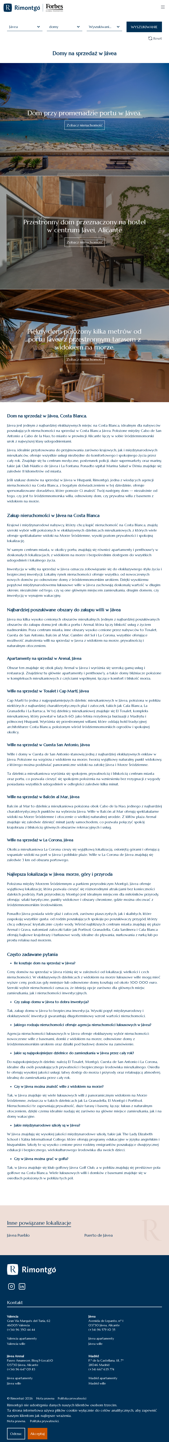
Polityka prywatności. (44, 1421)
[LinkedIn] (22, 1286)
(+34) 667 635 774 (101, 1369)
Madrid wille (97, 1383)
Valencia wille (16, 1344)
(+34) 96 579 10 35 (101, 1330)
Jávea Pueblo (18, 1235)
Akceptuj (37, 1433)
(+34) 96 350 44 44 (21, 1330)
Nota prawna (45, 1398)
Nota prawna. (16, 1421)
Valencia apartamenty (22, 1338)
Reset (157, 38)
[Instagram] (11, 1286)
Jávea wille (95, 1344)
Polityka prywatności (72, 1398)
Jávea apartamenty (101, 1338)
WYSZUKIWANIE (144, 27)
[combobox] (9, 26)
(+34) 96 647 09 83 (21, 1369)
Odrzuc (16, 1433)
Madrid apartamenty (102, 1378)
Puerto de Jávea (98, 1235)
